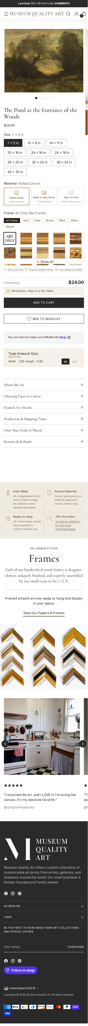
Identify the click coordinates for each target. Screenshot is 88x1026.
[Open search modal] (68, 13)
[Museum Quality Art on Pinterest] (20, 894)
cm (74, 361)
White (74, 220)
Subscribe (76, 946)
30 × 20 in (15, 162)
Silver (37, 220)
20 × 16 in (14, 153)
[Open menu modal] (5, 13)
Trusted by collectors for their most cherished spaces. (67, 525)
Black (62, 220)
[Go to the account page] (75, 13)
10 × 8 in (34, 143)
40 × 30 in (15, 172)
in (65, 361)
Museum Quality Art (38, 994)
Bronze (50, 220)
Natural (10, 226)
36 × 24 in (64, 162)
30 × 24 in (40, 162)
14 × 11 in (56, 143)
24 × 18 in (62, 153)
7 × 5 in (13, 143)
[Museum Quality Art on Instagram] (13, 894)
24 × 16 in (38, 153)
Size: (14, 135)
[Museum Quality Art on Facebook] (6, 894)
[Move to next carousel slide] (82, 743)
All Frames (12, 220)
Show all (46, 262)
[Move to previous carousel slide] (5, 743)
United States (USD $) (22, 988)
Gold (26, 220)
